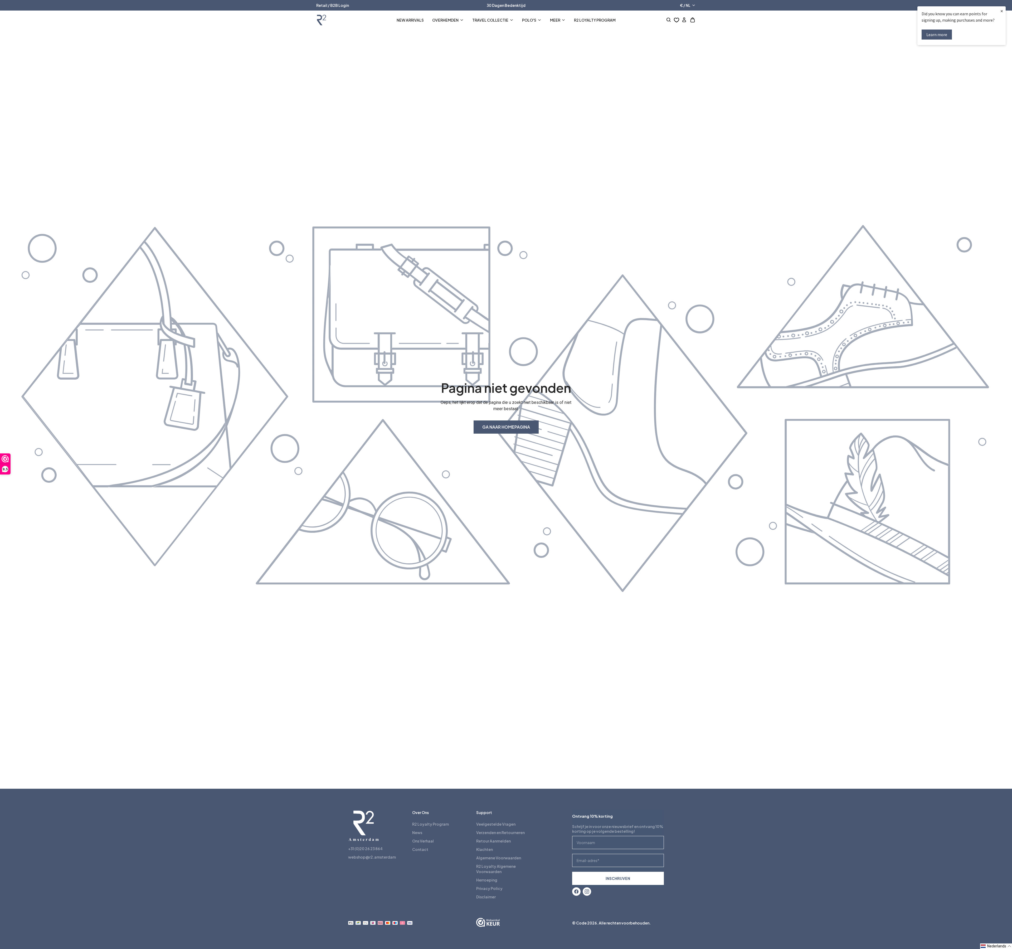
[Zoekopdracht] (669, 20)
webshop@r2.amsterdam (372, 857)
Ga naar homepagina (506, 427)
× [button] (1001, 11)
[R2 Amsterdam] (321, 20)
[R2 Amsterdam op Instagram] (587, 891)
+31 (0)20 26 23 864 (365, 848)
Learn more (936, 34)
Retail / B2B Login (332, 5)
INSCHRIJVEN (618, 878)
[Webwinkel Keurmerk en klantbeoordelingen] (488, 923)
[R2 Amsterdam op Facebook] (576, 891)
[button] (996, 946)
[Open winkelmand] (692, 20)
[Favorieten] (676, 20)
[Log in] (684, 20)
